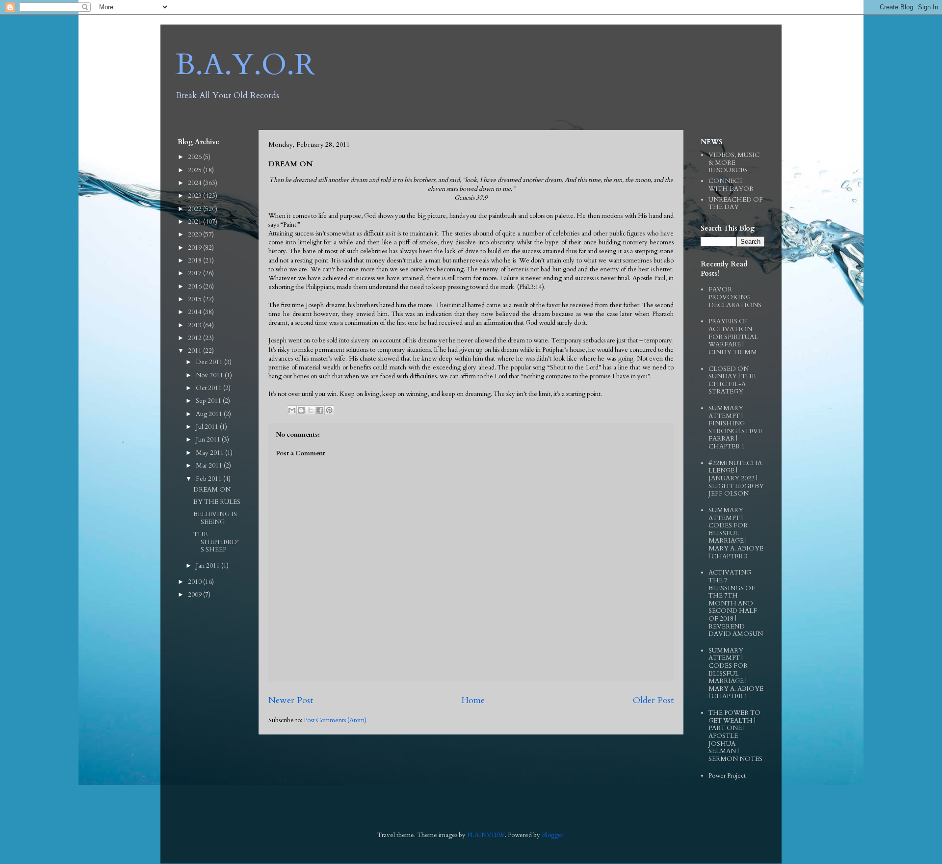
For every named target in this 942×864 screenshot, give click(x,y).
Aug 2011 (210, 414)
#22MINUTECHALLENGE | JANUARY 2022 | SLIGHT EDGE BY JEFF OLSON (736, 478)
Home (473, 700)
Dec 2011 (210, 362)
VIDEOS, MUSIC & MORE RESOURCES (733, 163)
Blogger (552, 835)
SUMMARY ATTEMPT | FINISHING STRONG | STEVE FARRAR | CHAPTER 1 (735, 427)
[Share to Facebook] (320, 410)
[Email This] (292, 410)
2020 (195, 234)
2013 (195, 325)
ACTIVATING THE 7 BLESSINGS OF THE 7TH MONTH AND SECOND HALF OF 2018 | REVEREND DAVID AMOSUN (735, 603)
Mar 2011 (210, 465)
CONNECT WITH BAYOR (731, 185)
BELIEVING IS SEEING (215, 518)
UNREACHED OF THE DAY (735, 203)
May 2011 (210, 452)
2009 (195, 594)
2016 (195, 286)
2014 (195, 312)
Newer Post (290, 700)
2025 (195, 170)
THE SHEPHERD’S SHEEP (215, 542)
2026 (195, 157)
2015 (195, 299)
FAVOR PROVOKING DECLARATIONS (734, 297)
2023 (195, 195)
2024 (195, 183)
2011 (195, 350)
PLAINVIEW (486, 835)
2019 (195, 247)
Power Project (727, 775)
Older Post (653, 700)
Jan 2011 (208, 565)
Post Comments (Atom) (335, 720)
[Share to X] (310, 410)
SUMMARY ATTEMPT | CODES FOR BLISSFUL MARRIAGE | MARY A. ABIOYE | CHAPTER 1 (735, 673)
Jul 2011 (208, 426)
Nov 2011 (210, 375)
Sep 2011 (209, 400)
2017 (195, 273)
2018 (195, 260)
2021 (195, 221)
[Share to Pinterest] (329, 410)
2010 (195, 581)
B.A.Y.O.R (245, 65)
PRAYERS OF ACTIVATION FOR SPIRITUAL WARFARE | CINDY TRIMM (733, 336)
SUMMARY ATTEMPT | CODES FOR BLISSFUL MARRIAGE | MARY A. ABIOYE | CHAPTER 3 (735, 533)
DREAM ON (212, 489)
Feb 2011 (209, 478)
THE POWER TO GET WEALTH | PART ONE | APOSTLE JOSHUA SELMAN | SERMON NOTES (735, 735)
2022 (195, 209)
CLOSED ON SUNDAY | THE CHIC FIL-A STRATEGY (732, 380)
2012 (195, 338)
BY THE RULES (216, 501)
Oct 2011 (209, 388)
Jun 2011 (209, 439)
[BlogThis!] (301, 410)
